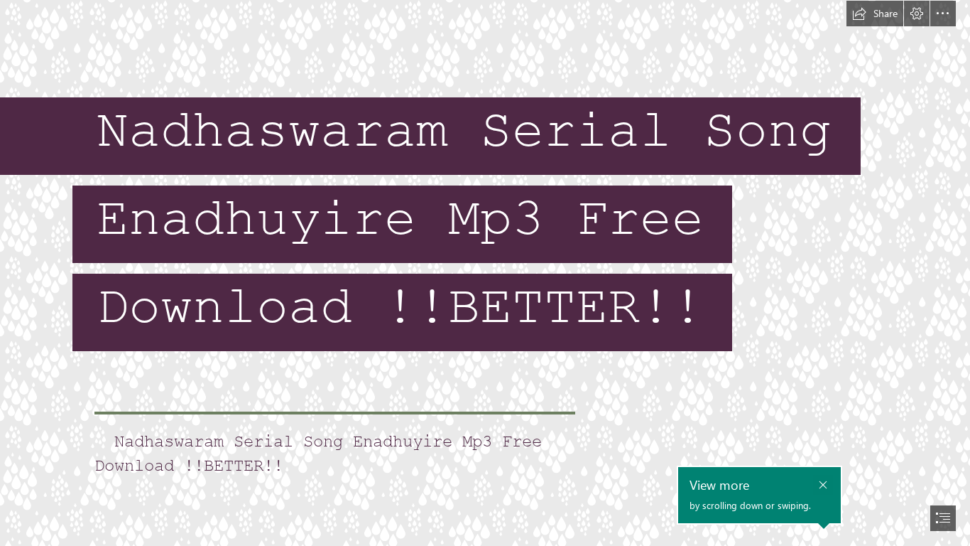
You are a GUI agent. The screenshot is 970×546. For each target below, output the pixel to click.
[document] (485, 273)
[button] (874, 13)
